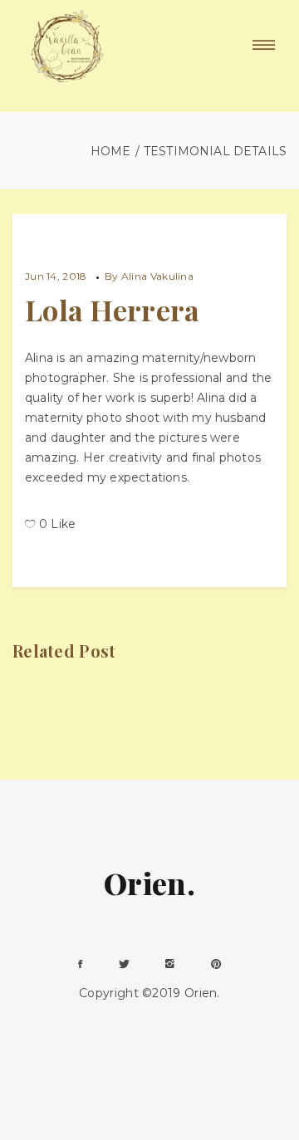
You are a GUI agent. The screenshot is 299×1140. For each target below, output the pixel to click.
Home (111, 151)
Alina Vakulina (157, 276)
